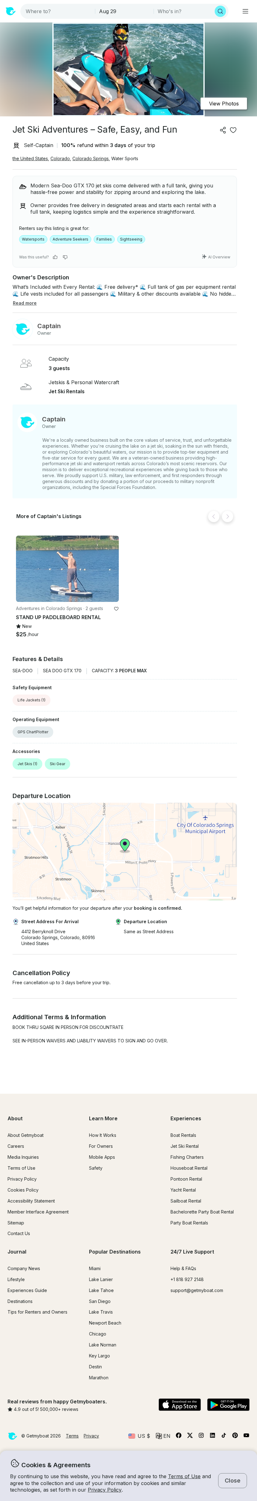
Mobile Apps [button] (102, 1157)
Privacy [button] (91, 1435)
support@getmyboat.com (196, 1290)
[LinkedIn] (212, 1436)
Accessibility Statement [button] (31, 1200)
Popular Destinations (115, 1252)
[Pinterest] (235, 1436)
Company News (24, 1268)
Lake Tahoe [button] (101, 1290)
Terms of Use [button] (184, 1476)
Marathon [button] (98, 1377)
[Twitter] (190, 1436)
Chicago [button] (97, 1333)
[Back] (213, 516)
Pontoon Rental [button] (186, 1179)
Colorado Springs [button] (90, 158)
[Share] (223, 130)
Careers (16, 1146)
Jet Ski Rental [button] (184, 1146)
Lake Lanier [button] (101, 1279)
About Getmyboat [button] (26, 1135)
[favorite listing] (233, 130)
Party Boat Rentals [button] (189, 1222)
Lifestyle (16, 1279)
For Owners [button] (101, 1146)
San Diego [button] (100, 1301)
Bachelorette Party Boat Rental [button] (202, 1211)
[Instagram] (201, 1436)
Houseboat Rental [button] (188, 1168)
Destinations (20, 1301)
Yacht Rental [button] (183, 1190)
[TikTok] (224, 1436)
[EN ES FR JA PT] (163, 1436)
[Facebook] (179, 1436)
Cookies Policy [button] (23, 1190)
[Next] (227, 516)
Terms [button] (72, 1435)
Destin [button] (95, 1366)
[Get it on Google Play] (228, 1405)
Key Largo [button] (99, 1355)
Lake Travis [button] (101, 1312)
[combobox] (58, 11)
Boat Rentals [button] (183, 1135)
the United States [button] (30, 158)
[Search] (220, 11)
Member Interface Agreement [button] (38, 1211)
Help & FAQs (183, 1268)
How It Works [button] (102, 1135)
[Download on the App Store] (180, 1405)
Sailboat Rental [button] (185, 1200)
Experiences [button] (185, 1118)
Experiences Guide (27, 1290)
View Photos (224, 103)
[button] (67, 569)
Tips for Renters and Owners (37, 1312)
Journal (17, 1252)
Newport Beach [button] (105, 1322)
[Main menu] (245, 11)
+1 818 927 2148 (187, 1279)
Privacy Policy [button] (105, 1490)
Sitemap (16, 1222)
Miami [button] (95, 1268)
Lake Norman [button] (102, 1344)
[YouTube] (246, 1436)
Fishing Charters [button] (187, 1157)
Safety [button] (95, 1168)
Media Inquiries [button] (23, 1157)
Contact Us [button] (19, 1233)
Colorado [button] (60, 158)
